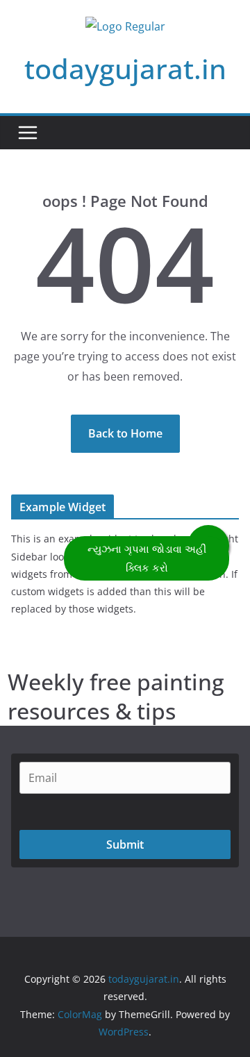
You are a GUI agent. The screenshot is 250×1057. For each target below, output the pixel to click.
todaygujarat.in (125, 68)
